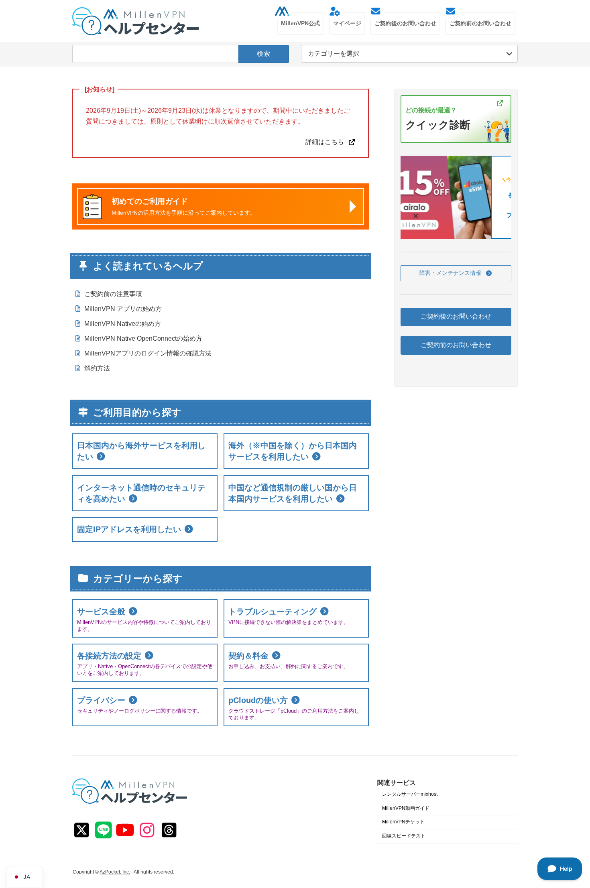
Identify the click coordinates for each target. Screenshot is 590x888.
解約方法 (97, 368)
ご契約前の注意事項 (113, 294)
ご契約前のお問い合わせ (456, 344)
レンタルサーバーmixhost (409, 794)
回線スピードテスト (403, 836)
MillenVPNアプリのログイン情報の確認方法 (148, 353)
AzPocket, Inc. (115, 872)
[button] (456, 273)
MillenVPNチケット (403, 822)
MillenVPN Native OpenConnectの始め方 (143, 338)
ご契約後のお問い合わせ (456, 316)
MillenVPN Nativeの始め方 (122, 323)
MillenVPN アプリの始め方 (123, 308)
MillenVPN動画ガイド (405, 808)
